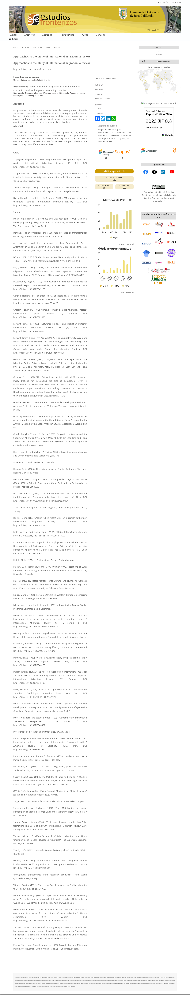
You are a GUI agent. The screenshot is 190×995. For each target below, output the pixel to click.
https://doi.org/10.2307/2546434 (29, 331)
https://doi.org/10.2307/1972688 (34, 868)
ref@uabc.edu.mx (19, 980)
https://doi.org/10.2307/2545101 (29, 205)
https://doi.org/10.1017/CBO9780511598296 (46, 784)
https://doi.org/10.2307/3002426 (29, 317)
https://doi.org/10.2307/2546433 (68, 275)
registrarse (176, 2)
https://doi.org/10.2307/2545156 (29, 289)
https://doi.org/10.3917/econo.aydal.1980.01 (58, 191)
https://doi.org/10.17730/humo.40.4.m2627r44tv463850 (40, 920)
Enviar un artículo (163, 62)
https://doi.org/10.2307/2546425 (29, 166)
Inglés (159, 51)
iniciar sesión (162, 2)
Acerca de (47, 34)
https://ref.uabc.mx (170, 977)
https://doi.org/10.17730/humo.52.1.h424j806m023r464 (40, 500)
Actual (13, 34)
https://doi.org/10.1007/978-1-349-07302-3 (59, 260)
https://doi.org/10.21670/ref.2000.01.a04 (33, 69)
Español (159, 54)
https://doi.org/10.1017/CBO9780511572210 (35, 697)
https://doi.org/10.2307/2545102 (29, 682)
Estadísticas (68, 34)
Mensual (130, 244)
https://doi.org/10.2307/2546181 (42, 829)
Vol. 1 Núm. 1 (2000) (41, 47)
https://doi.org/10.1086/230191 (28, 749)
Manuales (100, 34)
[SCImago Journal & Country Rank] (158, 103)
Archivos (25, 47)
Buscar (14, 38)
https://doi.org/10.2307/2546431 (29, 725)
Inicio (15, 47)
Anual (121, 244)
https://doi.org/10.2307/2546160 (29, 665)
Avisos (85, 34)
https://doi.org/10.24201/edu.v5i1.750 (37, 651)
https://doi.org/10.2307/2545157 (29, 525)
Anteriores (29, 34)
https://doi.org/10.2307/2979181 (60, 770)
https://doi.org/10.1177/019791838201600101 (35, 626)
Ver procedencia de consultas (159, 67)
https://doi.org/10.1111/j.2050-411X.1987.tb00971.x (38, 352)
